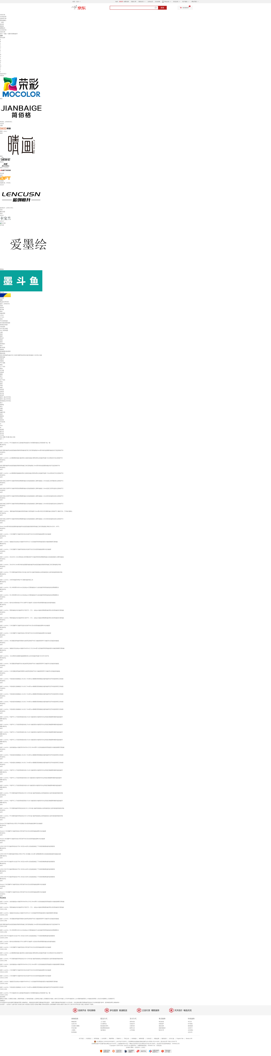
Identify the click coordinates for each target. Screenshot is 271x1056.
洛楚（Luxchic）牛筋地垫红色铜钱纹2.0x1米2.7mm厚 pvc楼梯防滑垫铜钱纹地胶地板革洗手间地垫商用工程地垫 (31, 686)
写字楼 (2, 370)
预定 (82, 1004)
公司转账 (132, 1030)
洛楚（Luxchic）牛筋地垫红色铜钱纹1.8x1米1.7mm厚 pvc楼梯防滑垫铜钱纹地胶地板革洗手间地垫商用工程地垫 (31, 762)
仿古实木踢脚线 (102, 998)
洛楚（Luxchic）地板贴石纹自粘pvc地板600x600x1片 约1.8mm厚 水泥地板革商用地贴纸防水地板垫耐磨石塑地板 (32, 648)
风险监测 (156, 1038)
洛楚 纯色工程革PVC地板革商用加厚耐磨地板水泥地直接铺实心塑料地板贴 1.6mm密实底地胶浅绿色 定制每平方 (31, 519)
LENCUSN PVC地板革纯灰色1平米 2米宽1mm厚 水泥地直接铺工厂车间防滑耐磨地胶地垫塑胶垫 (27, 846)
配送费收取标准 (105, 1028)
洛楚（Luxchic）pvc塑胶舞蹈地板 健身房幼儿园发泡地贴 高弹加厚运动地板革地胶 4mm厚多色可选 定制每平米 (31, 458)
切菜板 (36, 1004)
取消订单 (161, 1030)
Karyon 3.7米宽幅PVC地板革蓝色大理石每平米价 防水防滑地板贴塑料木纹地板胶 (23, 831)
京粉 (71, 1004)
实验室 (2, 372)
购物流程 (74, 1021)
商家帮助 (111, 1038)
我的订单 (133, 1)
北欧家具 (86, 1004)
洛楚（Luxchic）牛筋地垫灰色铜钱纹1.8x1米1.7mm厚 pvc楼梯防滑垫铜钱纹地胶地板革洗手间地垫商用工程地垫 (31, 679)
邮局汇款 (132, 1028)
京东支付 (137, 1047)
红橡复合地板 (12, 998)
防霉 (1, 334)
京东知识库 (3, 16)
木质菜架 (27, 1004)
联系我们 (88, 1038)
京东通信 (190, 1030)
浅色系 (2, 391)
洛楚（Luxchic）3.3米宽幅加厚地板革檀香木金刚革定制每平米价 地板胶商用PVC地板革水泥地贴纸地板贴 (30, 671)
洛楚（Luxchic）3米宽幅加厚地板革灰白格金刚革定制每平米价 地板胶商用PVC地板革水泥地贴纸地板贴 (29, 663)
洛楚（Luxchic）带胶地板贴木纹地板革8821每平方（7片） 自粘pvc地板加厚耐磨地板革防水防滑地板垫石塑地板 (32, 618)
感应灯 (62, 1004)
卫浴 (1, 378)
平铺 (1, 385)
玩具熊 (20, 1004)
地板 (5, 33)
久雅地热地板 (29, 998)
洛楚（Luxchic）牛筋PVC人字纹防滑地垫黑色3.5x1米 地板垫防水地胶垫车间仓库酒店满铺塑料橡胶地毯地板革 (31, 800)
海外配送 (103, 1030)
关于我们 (81, 1038)
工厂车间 (2, 366)
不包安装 (2, 422)
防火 (1, 403)
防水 (1, 345)
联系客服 (74, 1032)
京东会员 (150, 1)
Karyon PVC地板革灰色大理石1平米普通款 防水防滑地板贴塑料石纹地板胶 (21, 823)
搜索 (162, 8)
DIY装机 (190, 1023)
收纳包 (2, 24)
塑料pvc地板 (3, 998)
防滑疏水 (2, 343)
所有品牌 (2, 37)
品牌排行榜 (3, 18)
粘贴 (1, 387)
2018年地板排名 (70, 998)
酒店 (1, 364)
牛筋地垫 (2, 326)
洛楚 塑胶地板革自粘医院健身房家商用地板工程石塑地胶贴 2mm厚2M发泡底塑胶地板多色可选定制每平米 (30, 465)
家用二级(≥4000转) (5, 399)
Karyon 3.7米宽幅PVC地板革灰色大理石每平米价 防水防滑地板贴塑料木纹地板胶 (23, 892)
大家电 (73, 1030)
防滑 (1, 342)
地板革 (2, 359)
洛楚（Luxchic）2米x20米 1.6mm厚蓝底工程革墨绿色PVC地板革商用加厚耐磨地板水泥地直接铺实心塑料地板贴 (32, 557)
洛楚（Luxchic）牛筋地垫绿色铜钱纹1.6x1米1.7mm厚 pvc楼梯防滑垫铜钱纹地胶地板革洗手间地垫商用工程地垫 (31, 701)
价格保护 (161, 1023)
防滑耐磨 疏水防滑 (5, 351)
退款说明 (161, 1026)
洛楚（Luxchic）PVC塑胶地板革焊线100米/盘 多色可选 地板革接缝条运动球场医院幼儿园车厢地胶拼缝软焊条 (31, 572)
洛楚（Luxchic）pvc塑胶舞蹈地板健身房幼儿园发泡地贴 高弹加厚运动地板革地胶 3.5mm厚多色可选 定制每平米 (31, 473)
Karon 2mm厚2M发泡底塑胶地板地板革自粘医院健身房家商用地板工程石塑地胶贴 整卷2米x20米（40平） (30, 526)
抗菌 (1, 408)
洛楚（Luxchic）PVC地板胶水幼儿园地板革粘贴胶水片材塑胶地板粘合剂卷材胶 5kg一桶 (25, 442)
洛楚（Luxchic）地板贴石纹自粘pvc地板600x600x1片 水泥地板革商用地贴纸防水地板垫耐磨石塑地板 (29, 541)
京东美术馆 (3, 30)
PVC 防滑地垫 (4, 330)
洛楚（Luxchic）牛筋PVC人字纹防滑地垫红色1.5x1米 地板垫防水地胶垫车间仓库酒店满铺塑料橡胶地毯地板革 (31, 732)
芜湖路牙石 (111, 998)
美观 (1, 340)
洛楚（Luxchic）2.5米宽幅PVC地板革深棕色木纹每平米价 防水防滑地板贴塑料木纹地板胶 (25, 549)
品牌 (13, 1004)
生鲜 (23, 1004)
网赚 (39, 1004)
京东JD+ (190, 1032)
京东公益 (171, 1038)
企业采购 (157, 1)
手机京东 (166, 1)
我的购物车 (186, 7)
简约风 (2, 433)
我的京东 (141, 1)
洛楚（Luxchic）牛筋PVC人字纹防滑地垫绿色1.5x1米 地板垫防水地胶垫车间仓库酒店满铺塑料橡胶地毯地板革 (31, 724)
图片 (79, 1004)
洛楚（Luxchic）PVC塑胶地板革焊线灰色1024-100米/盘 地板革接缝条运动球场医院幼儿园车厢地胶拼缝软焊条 (31, 816)
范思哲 (32, 1004)
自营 (1, 446)
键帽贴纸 (2, 28)
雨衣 (16, 1004)
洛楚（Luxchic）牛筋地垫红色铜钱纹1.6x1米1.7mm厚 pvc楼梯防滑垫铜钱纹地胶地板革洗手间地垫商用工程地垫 (31, 709)
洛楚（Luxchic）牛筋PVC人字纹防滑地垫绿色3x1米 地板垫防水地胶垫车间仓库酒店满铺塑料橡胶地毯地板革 (31, 778)
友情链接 (134, 1038)
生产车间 (2, 380)
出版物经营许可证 (123, 1043)
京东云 (143, 1047)
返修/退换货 (162, 1028)
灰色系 (2, 389)
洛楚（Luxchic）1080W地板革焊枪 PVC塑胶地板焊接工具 (16, 580)
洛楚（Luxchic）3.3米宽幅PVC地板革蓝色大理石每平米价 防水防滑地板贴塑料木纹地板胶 (25, 633)
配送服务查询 (104, 1026)
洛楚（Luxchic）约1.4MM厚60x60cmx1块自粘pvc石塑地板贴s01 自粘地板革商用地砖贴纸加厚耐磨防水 (29, 587)
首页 (1, 33)
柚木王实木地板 (59, 998)
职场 (1, 382)
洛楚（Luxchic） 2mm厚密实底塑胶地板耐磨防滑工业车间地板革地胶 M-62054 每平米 (24, 656)
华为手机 (75, 1004)
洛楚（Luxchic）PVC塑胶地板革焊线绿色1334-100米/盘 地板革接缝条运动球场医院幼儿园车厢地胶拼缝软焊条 (31, 793)
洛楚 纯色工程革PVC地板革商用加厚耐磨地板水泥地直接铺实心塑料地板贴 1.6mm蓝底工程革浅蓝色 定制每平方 (31, 488)
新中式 (2, 431)
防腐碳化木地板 (48, 998)
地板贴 (2, 361)
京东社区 (149, 1038)
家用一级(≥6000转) (5, 397)
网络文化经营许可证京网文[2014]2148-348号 (142, 1043)
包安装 (2, 420)
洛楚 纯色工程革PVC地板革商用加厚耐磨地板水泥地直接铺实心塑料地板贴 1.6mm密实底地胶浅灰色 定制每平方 (31, 503)
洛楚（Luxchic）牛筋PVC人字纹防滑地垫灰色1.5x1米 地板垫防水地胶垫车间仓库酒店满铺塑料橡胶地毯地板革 (31, 770)
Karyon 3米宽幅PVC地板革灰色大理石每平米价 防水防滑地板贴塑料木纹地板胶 (22, 838)
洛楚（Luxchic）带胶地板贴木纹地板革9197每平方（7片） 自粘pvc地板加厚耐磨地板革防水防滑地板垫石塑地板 (32, 610)
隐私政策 (164, 1038)
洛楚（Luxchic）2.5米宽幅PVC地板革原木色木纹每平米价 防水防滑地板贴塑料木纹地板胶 (25, 534)
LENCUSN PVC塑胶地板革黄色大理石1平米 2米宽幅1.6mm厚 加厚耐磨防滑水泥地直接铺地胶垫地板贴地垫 (30, 854)
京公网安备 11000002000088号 (105, 1041)
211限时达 (104, 1023)
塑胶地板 (2, 357)
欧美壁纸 (46, 1004)
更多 (1, 311)
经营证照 (159, 1045)
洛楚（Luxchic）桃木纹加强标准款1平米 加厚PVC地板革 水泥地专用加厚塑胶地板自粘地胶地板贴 (27, 602)
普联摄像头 (3, 20)
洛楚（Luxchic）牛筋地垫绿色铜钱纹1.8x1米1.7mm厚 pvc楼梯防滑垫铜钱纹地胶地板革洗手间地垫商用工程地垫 (31, 755)
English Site (180, 1038)
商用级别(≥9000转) (5, 401)
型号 (68, 1004)
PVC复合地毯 (4, 328)
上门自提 (103, 1021)
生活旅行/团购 (75, 1026)
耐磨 (1, 336)
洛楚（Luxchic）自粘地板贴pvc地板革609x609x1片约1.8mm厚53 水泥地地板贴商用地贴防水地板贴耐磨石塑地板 (32, 747)
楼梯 (1, 374)
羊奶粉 (58, 1004)
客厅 (1, 376)
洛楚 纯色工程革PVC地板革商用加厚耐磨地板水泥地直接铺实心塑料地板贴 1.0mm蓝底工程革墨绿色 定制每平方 (31, 481)
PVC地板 (2, 363)
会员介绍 (74, 1023)
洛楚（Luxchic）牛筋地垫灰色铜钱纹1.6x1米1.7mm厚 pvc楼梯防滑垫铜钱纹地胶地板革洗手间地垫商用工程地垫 (31, 694)
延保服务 (190, 1026)
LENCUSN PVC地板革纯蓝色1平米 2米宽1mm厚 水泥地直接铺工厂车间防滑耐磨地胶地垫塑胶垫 (27, 877)
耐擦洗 (2, 416)
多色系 (2, 395)
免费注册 (126, 1)
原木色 (2, 393)
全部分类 (2, 14)
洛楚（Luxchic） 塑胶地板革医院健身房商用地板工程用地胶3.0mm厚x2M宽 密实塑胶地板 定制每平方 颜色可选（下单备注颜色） (36, 511)
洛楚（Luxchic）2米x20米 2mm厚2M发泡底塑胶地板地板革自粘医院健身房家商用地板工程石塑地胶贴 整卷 (30, 564)
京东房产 (2, 1004)
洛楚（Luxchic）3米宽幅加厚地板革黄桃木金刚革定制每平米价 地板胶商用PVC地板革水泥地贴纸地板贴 (29, 640)
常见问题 (74, 1028)
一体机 (2, 22)
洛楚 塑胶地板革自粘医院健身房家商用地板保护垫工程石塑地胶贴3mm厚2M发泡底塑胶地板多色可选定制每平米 (31, 450)
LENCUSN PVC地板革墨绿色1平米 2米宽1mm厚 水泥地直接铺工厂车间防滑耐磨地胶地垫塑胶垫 (27, 869)
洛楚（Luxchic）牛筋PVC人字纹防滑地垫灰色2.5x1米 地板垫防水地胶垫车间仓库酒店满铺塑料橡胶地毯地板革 (31, 717)
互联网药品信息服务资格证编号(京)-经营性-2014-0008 (143, 1041)
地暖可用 (2, 412)
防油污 (2, 338)
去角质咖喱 (53, 1004)
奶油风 (2, 429)
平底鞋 (91, 1004)
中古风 (2, 435)
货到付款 (132, 1021)
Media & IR (189, 1038)
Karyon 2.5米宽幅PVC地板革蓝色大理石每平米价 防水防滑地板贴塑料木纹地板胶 (23, 884)
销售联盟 (141, 1038)
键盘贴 (2, 26)
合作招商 (103, 1038)
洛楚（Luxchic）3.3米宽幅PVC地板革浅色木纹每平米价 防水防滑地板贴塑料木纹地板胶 (25, 625)
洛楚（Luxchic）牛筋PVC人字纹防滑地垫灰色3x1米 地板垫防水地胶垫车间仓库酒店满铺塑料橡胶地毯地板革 (31, 785)
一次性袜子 (8, 1004)
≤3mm (2, 315)
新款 (65, 1004)
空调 (42, 1004)
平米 (1, 425)
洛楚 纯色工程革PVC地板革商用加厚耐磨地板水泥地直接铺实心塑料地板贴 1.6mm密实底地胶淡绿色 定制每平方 (31, 496)
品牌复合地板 (39, 998)
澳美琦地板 (21, 998)
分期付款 (132, 1026)
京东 (85, 8)
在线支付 (132, 1023)
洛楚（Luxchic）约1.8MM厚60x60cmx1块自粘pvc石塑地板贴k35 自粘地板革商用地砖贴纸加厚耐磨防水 (29, 595)
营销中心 (119, 1038)
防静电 (2, 349)
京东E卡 (190, 1028)
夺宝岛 (190, 1021)
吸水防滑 (2, 347)
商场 (1, 368)
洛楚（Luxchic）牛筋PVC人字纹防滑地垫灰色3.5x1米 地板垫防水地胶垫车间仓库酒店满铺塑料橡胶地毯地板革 (31, 739)
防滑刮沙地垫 (4, 324)
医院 (1, 383)
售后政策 (161, 1021)
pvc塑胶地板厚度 (81, 998)
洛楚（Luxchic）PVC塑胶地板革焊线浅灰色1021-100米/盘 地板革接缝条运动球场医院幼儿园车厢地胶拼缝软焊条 (32, 808)
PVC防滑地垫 (4, 321)
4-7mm (2, 317)
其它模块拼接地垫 (5, 323)
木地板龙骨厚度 (91, 998)
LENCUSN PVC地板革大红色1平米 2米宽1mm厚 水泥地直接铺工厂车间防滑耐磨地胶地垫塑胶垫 (27, 861)
